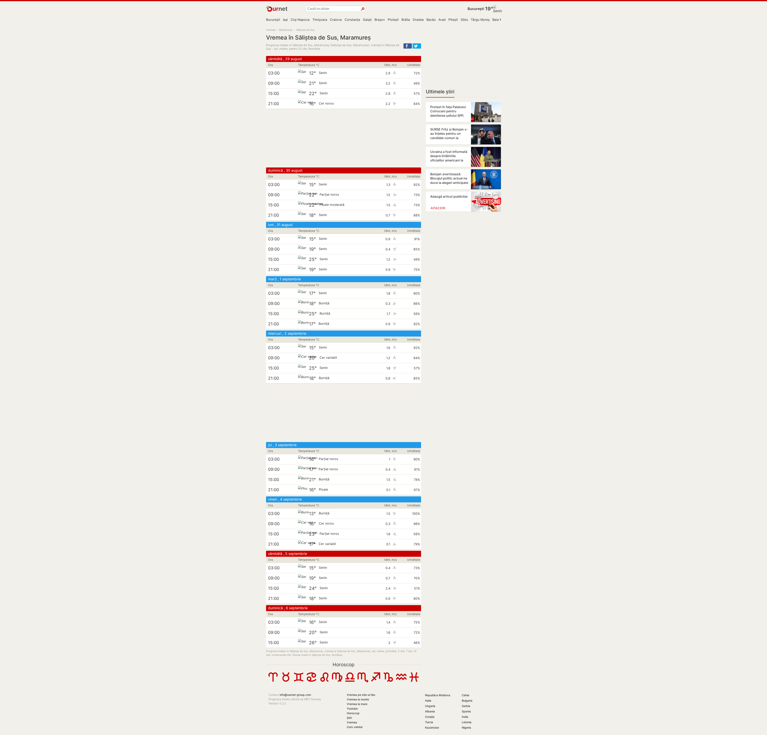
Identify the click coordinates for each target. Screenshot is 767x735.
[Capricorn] (388, 682)
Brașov (380, 20)
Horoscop (344, 664)
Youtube (352, 708)
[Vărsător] (401, 682)
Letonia (466, 722)
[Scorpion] (363, 682)
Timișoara (319, 20)
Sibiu (464, 20)
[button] (407, 46)
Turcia (429, 722)
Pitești (453, 20)
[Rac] (311, 682)
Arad (442, 20)
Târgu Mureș (480, 20)
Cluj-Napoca (300, 20)
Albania (430, 711)
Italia (428, 700)
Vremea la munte (358, 699)
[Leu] (324, 682)
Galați (367, 20)
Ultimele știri (440, 92)
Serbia (466, 706)
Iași (285, 20)
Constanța (352, 20)
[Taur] (286, 682)
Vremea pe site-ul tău (361, 694)
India (465, 716)
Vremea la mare (357, 704)
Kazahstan (432, 727)
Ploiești (393, 20)
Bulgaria (467, 700)
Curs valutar (355, 727)
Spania (466, 711)
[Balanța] (350, 682)
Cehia (465, 695)
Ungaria (430, 706)
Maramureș (285, 29)
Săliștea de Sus (305, 29)
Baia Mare (499, 20)
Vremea (270, 29)
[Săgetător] (375, 682)
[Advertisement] (343, 138)
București (476, 9)
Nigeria (466, 727)
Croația (429, 716)
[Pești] (414, 682)
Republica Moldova (437, 695)
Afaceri (438, 208)
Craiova (336, 20)
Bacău (431, 20)
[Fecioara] (337, 682)
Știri (349, 717)
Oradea (418, 20)
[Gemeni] (298, 682)
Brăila (405, 20)
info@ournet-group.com (295, 694)
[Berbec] (273, 682)
